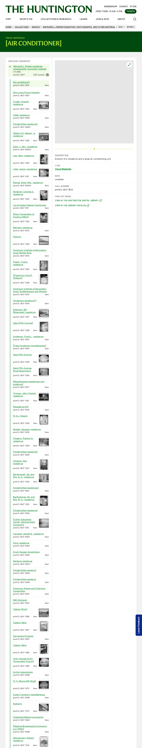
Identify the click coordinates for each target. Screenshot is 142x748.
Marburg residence (22, 561)
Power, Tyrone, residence (20, 263)
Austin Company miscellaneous (29, 694)
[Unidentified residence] (25, 124)
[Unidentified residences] (26, 488)
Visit (8, 19)
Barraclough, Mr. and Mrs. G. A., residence (23, 475)
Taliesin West (19, 622)
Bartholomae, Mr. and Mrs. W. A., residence (24, 498)
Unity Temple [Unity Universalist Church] (23, 660)
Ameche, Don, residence (20, 462)
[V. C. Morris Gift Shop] (24, 681)
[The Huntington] (49, 9)
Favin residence (21, 543)
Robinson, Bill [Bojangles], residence (24, 311)
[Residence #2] (20, 406)
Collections (22, 27)
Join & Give (102, 19)
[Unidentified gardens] (24, 570)
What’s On (26, 19)
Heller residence (21, 115)
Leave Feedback (138, 625)
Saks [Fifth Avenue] (23, 323)
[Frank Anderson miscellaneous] (29, 345)
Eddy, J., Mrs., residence (25, 146)
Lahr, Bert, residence (23, 155)
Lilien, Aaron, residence (25, 169)
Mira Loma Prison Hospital (26, 92)
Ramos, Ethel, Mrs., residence (28, 182)
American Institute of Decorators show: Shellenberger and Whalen (30, 290)
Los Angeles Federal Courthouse (29, 205)
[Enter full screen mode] (129, 64)
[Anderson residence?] (24, 300)
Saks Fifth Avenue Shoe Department (22, 369)
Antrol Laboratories (23, 672)
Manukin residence (22, 227)
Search (36, 27)
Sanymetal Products (23, 636)
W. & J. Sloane (20, 416)
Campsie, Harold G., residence (28, 534)
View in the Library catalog (70, 205)
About (121, 19)
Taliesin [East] (20, 609)
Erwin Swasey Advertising (26, 552)
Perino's (17, 236)
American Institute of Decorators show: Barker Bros (29, 251)
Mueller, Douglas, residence (27, 429)
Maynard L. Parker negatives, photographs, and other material (29, 67)
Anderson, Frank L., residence (28, 336)
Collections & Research (56, 19)
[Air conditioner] (21, 82)
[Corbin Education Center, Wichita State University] (24, 522)
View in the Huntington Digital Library (77, 200)
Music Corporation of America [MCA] (23, 215)
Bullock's (17, 703)
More (130, 27)
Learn (83, 19)
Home (9, 27)
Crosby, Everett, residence (21, 103)
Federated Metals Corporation (28, 717)
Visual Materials (63, 169)
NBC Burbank (20, 600)
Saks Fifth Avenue (22, 354)
